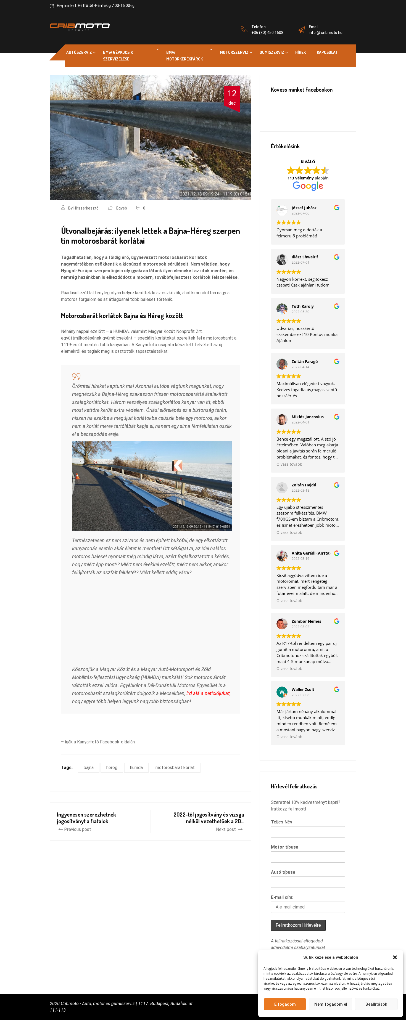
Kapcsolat (327, 52)
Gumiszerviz (272, 52)
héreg (111, 767)
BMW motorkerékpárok (184, 56)
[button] (395, 957)
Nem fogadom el (330, 1004)
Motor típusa (284, 847)
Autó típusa (283, 872)
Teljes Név (281, 822)
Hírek (300, 52)
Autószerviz (79, 52)
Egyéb (121, 208)
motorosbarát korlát (175, 767)
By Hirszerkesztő (83, 208)
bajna (89, 767)
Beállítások (376, 1004)
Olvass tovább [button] (289, 464)
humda (136, 767)
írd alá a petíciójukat (208, 693)
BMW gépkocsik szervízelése (118, 56)
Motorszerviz (234, 52)
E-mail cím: (282, 897)
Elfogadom (285, 1004)
